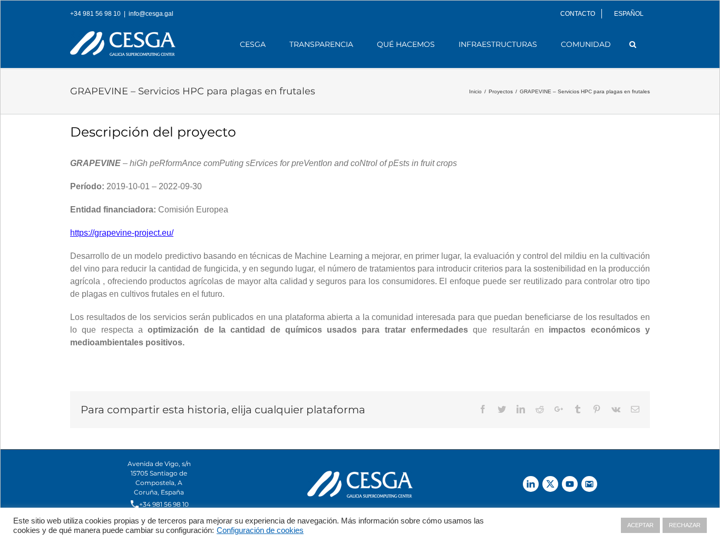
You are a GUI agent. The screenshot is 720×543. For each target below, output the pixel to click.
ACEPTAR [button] (640, 525)
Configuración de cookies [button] (260, 530)
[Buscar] (633, 44)
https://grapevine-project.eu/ (121, 232)
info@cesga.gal (151, 13)
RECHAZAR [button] (684, 525)
